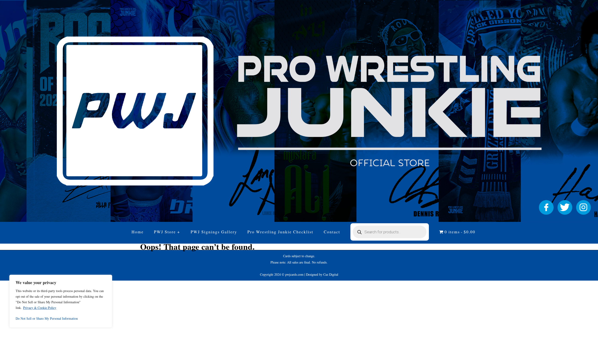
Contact (332, 231)
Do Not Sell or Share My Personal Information (47, 318)
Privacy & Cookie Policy (39, 307)
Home (138, 231)
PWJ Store (165, 231)
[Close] (107, 279)
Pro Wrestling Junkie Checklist (280, 231)
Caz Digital (330, 274)
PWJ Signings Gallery (214, 231)
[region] (60, 301)
